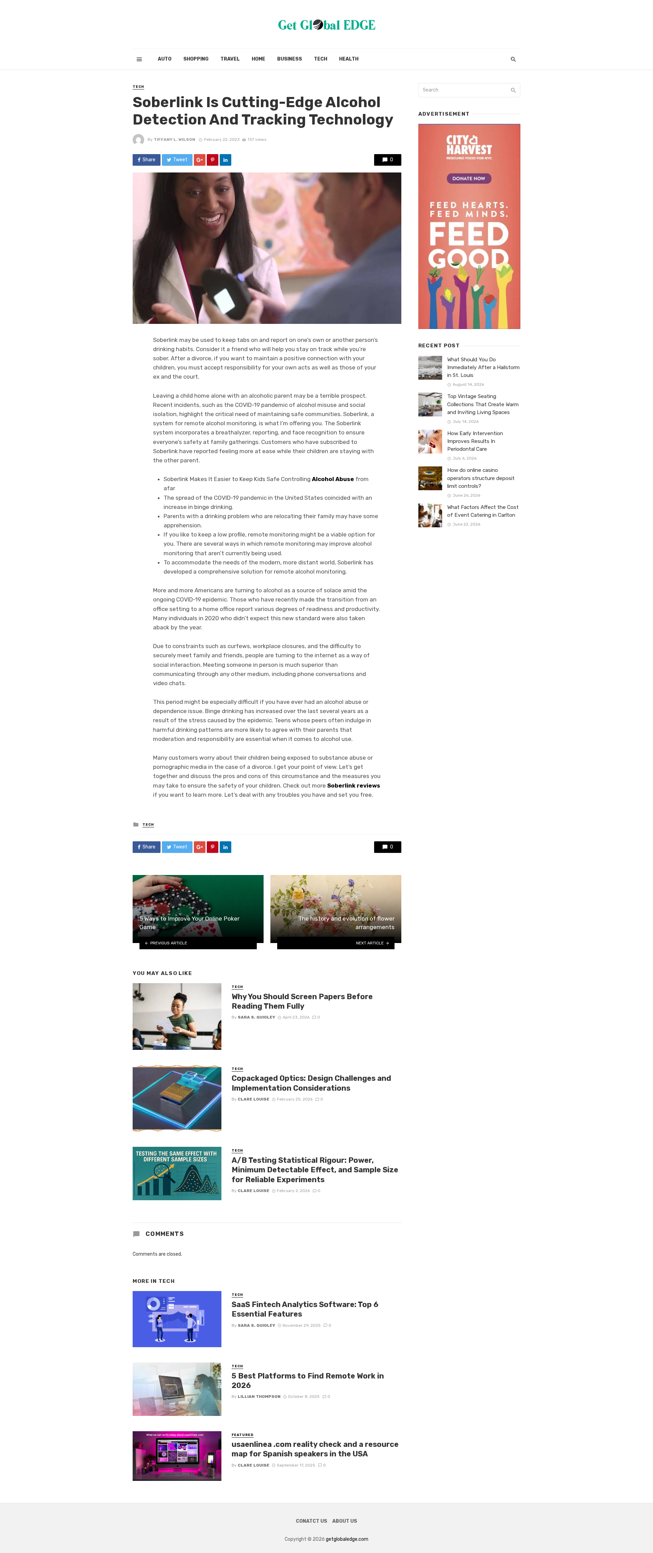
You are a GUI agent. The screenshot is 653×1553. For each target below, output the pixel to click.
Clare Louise (253, 1099)
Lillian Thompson (259, 1396)
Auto (164, 59)
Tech (320, 59)
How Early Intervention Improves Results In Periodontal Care (475, 441)
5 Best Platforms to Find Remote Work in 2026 (308, 1381)
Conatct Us (311, 1521)
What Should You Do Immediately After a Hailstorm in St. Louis (483, 367)
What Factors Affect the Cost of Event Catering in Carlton (483, 511)
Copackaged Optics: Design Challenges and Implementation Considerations (311, 1083)
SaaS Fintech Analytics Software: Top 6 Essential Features (305, 1309)
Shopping (195, 59)
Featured (243, 1435)
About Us (344, 1521)
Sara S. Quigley (256, 1017)
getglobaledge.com (347, 1539)
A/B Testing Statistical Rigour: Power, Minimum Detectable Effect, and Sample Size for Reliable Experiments (315, 1170)
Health (348, 59)
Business (289, 59)
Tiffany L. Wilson (174, 139)
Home (258, 59)
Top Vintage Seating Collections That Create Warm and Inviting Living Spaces (483, 404)
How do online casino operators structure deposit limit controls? (481, 478)
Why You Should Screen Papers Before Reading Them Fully (302, 1001)
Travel (230, 59)
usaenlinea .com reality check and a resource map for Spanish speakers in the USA (315, 1449)
